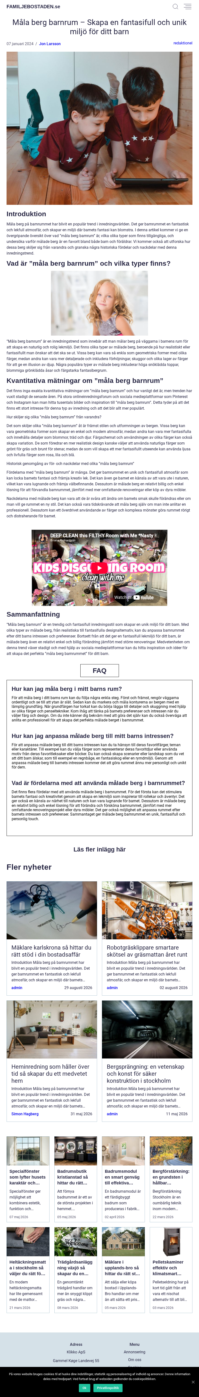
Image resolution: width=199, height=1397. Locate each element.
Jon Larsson (50, 43)
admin (16, 987)
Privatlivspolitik (108, 1388)
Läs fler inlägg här (100, 849)
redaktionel (183, 43)
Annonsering (134, 1352)
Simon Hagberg (25, 1114)
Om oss (134, 1359)
